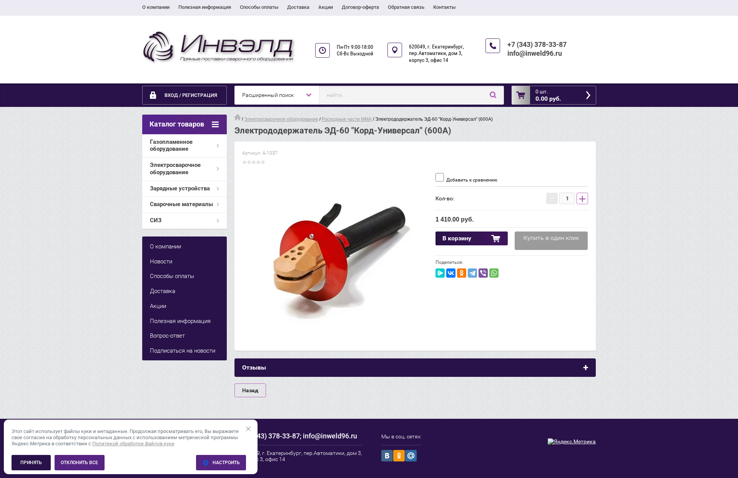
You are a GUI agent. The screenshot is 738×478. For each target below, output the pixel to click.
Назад (250, 390)
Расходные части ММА (347, 119)
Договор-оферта (360, 7)
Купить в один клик (551, 237)
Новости (161, 261)
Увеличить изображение (335, 256)
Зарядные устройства (180, 188)
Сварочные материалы (181, 204)
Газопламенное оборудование (171, 145)
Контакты (444, 7)
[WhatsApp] (494, 273)
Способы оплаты (259, 7)
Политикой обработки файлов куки (133, 443)
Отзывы (254, 367)
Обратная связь (406, 7)
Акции (325, 7)
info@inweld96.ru (534, 53)
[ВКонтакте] (450, 273)
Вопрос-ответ (167, 335)
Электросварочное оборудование (175, 169)
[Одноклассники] (461, 273)
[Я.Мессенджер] (440, 273)
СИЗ (155, 220)
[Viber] (483, 273)
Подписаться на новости (182, 350)
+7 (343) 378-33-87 (537, 44)
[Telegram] (472, 273)
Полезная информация (204, 7)
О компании (156, 7)
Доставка (298, 7)
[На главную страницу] (219, 47)
